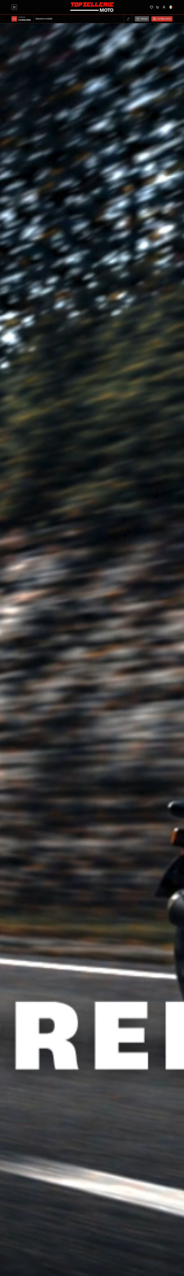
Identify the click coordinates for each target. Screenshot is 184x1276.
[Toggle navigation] (14, 7)
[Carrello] (157, 7)
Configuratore (164, 19)
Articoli (144, 19)
